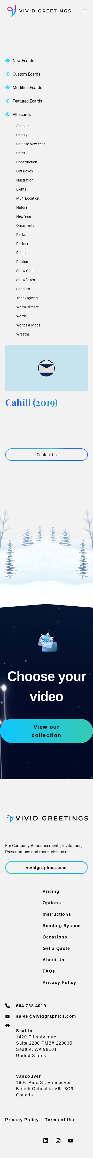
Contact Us (47, 454)
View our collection (46, 731)
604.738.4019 (31, 1006)
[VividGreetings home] (38, 11)
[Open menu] (85, 11)
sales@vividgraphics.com (46, 1016)
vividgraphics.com (46, 867)
